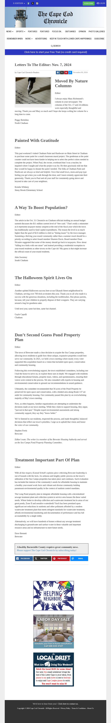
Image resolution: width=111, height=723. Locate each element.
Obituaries (70, 31)
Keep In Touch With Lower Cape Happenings (71, 39)
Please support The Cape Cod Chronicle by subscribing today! (46, 550)
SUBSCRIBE (88, 3)
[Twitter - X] (32, 3)
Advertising (41, 39)
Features (32, 31)
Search (57, 46)
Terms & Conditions (79, 708)
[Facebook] (28, 3)
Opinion (82, 31)
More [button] (28, 39)
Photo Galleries (97, 31)
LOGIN (102, 3)
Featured (44, 31)
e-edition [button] (18, 3)
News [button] (9, 31)
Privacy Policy (65, 708)
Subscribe (99, 39)
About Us (90, 708)
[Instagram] (37, 3)
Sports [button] (20, 31)
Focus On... (57, 31)
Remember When (15, 39)
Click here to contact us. (68, 704)
